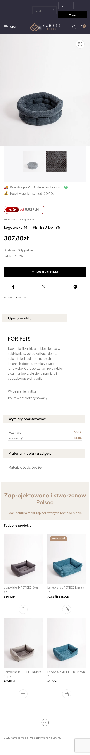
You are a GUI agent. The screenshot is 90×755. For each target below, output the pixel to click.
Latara (56, 737)
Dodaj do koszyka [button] (23, 609)
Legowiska (28, 219)
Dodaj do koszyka (47, 272)
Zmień (72, 15)
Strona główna (11, 219)
